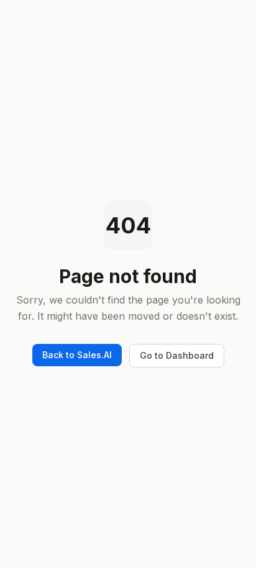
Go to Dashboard (177, 355)
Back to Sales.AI (77, 354)
